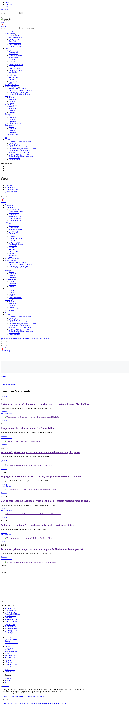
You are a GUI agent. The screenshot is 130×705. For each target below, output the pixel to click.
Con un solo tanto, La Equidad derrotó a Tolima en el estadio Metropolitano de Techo (45, 500)
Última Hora (9, 185)
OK (21, 13)
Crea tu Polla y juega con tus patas (20, 141)
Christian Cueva (10, 671)
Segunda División (10, 616)
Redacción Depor (6, 413)
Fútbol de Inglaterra (11, 628)
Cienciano (12, 63)
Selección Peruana (15, 43)
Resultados (12, 99)
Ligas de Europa (10, 625)
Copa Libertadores (15, 45)
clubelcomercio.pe (16, 703)
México (3, 26)
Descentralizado (14, 35)
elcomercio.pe (5, 703)
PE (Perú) (4, 347)
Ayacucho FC (13, 59)
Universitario (13, 81)
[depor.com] (5, 182)
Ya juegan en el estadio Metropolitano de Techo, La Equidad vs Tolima (37, 525)
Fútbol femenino (14, 39)
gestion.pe (25, 703)
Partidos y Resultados (12, 85)
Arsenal (7, 653)
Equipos (7, 646)
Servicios (8, 139)
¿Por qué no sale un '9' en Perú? (19, 154)
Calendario (12, 101)
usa (6, 138)
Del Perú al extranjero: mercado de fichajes (22, 149)
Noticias (11, 97)
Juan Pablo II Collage (16, 70)
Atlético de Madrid (11, 652)
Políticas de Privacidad (30, 338)
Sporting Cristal (14, 79)
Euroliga (7, 641)
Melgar (11, 74)
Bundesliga (8, 125)
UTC (10, 83)
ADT (10, 50)
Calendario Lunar (14, 160)
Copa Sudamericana (15, 46)
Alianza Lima (13, 54)
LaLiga (7, 96)
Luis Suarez (8, 668)
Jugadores (8, 661)
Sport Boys (12, 76)
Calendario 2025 (14, 158)
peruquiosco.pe (58, 703)
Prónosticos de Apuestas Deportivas (20, 90)
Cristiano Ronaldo (11, 664)
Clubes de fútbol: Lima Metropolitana (21, 156)
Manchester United (11, 655)
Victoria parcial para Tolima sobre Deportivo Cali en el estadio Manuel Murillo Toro (45, 404)
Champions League (11, 639)
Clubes (7, 48)
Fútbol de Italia (10, 632)
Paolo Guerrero (10, 670)
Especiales (8, 4)
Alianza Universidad (15, 55)
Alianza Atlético (14, 52)
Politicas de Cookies (44, 338)
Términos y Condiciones (15, 338)
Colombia (4, 396)
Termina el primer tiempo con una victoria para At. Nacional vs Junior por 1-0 (42, 549)
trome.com (39, 703)
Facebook (8, 679)
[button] (65, 344)
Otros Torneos (9, 637)
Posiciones (12, 103)
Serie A (7, 114)
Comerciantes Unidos (16, 65)
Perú (2, 23)
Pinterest (7, 680)
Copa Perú (12, 41)
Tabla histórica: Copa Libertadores (20, 152)
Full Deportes (9, 136)
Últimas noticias (10, 32)
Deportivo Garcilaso (15, 68)
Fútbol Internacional (15, 123)
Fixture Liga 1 (13, 143)
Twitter (7, 677)
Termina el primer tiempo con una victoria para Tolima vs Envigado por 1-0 (40, 452)
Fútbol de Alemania (11, 630)
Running (7, 193)
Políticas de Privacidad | (24, 696)
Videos (7, 2)
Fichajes (7, 6)
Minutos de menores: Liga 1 (18, 147)
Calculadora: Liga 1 (15, 145)
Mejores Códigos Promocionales (19, 94)
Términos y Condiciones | (9, 696)
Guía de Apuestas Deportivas (18, 92)
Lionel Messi (9, 662)
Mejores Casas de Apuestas (17, 88)
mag (65, 703)
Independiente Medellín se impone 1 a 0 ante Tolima (28, 428)
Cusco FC (12, 66)
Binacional (12, 61)
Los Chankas (13, 72)
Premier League (10, 105)
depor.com (4, 338)
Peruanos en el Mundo (16, 37)
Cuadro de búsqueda (26, 28)
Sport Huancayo (14, 77)
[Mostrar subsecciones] (15, 34)
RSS (6, 682)
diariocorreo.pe (48, 703)
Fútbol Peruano (10, 34)
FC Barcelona (9, 648)
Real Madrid (9, 650)
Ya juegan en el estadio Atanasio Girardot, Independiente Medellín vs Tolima (41, 476)
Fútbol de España (10, 626)
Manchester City (10, 657)
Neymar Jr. (8, 666)
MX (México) (5, 351)
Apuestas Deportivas (11, 87)
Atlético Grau (13, 57)
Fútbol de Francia (10, 634)
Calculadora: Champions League (19, 150)
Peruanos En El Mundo (12, 614)
